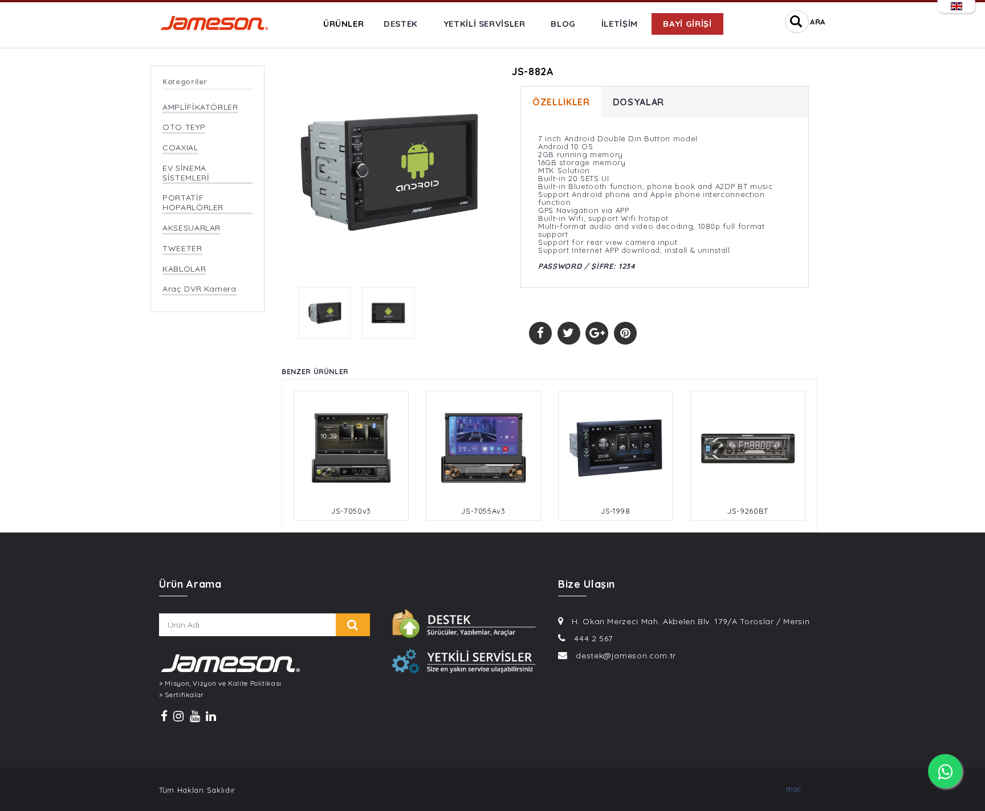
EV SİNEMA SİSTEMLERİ (186, 173)
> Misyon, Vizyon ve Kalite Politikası (220, 683)
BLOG (563, 23)
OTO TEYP (183, 127)
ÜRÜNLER (343, 23)
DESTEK (401, 23)
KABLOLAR (184, 269)
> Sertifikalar (181, 695)
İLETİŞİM (619, 23)
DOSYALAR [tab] (638, 102)
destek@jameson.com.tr (626, 655)
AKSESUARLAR (191, 228)
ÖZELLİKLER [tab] (561, 102)
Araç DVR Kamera (199, 289)
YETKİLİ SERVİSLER (484, 23)
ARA (817, 21)
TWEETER (182, 248)
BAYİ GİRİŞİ (687, 23)
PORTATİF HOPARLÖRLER (192, 202)
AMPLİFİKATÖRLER (200, 107)
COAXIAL (180, 148)
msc (793, 788)
